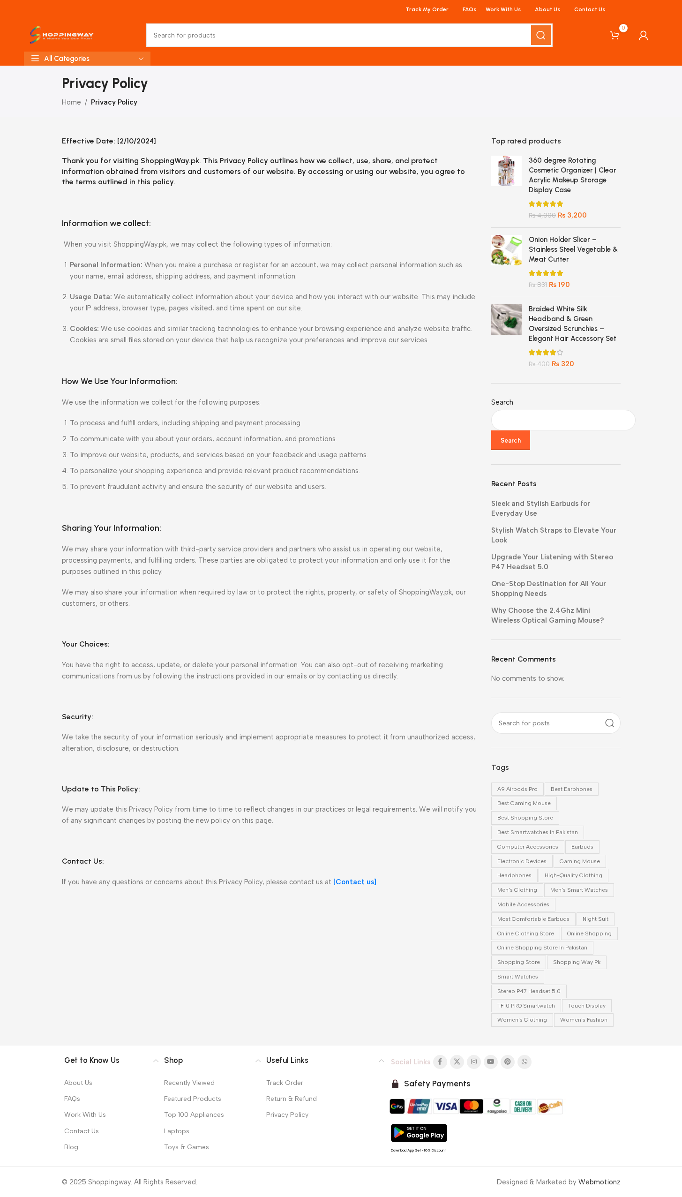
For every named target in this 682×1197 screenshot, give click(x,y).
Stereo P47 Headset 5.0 (529, 991)
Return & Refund (291, 1099)
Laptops (176, 1131)
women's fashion (583, 1019)
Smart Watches (517, 976)
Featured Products (192, 1099)
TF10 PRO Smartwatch (526, 1005)
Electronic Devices (522, 861)
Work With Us (85, 1115)
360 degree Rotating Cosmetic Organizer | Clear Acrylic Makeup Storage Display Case (572, 175)
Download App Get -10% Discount (418, 1150)
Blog (71, 1147)
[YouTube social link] (491, 1062)
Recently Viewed (189, 1083)
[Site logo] (61, 34)
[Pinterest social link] (508, 1062)
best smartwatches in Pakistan (537, 832)
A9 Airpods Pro (517, 789)
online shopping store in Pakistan (542, 947)
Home (71, 102)
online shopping (589, 933)
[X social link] (457, 1062)
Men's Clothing (517, 890)
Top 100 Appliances (194, 1115)
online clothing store (525, 933)
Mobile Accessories (523, 904)
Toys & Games (186, 1147)
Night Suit (595, 919)
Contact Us (81, 1131)
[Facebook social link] (440, 1062)
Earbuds (582, 846)
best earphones (571, 789)
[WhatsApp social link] (524, 1062)
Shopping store (518, 962)
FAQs (72, 1099)
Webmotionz (599, 1182)
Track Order (284, 1083)
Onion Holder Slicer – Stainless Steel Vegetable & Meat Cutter (573, 249)
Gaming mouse (580, 861)
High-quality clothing (573, 875)
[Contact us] (354, 882)
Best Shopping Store (525, 817)
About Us (78, 1083)
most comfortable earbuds (533, 919)
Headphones (514, 875)
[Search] (541, 35)
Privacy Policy (287, 1115)
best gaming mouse (524, 803)
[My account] (643, 35)
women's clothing (522, 1019)
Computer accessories (527, 846)
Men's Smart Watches (579, 890)
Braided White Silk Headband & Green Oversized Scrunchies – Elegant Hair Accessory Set (572, 324)
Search (502, 402)
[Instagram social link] (474, 1062)
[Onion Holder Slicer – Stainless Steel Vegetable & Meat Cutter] (506, 262)
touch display (587, 1005)
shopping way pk (576, 962)
